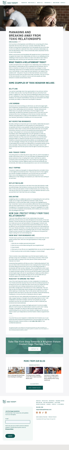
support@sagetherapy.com (43, 409)
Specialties (45, 400)
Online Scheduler (40, 404)
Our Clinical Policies (42, 417)
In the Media (60, 404)
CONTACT (62, 2)
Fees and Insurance (48, 402)
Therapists (24, 2)
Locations (57, 402)
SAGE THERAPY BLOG (35, 387)
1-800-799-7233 (36, 321)
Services (38, 400)
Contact (54, 404)
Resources (52, 400)
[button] (32, 3)
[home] (12, 3)
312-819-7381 (39, 407)
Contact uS (34, 349)
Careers (48, 404)
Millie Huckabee (13, 42)
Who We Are (39, 402)
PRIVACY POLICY (53, 417)
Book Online (56, 2)
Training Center (60, 400)
